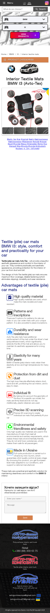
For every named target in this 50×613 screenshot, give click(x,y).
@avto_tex (11, 139)
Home (3, 54)
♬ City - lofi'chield (31, 148)
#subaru (19, 148)
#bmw (40, 144)
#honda (31, 146)
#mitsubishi (41, 146)
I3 (18, 54)
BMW (11, 54)
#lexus (24, 144)
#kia (19, 146)
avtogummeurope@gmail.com (22, 595)
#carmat (24, 139)
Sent (25, 518)
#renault (12, 146)
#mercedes (32, 144)
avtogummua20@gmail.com (22, 599)
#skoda (36, 141)
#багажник (27, 141)
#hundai (16, 144)
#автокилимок (15, 141)
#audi (10, 144)
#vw (45, 144)
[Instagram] (47, 3)
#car (19, 139)
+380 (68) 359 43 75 (26, 550)
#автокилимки (41, 139)
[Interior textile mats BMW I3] (25, 111)
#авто (31, 139)
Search (42, 9)
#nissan (43, 141)
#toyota (24, 146)
